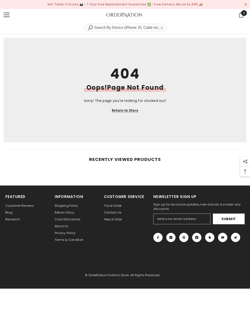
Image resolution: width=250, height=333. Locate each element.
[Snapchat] (209, 237)
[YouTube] (222, 237)
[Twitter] (235, 237)
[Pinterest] (183, 237)
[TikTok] (196, 237)
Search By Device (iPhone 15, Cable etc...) (128, 27)
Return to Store (125, 110)
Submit (228, 218)
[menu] (7, 15)
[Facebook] (158, 237)
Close (246, 4)
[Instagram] (171, 237)
